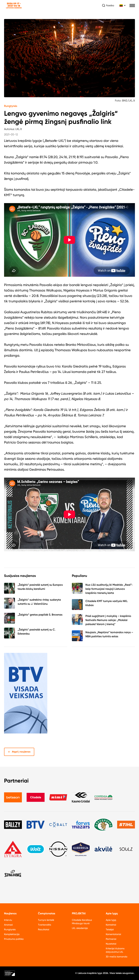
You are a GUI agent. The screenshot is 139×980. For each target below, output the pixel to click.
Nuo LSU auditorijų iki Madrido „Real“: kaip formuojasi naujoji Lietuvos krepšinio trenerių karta (108, 589)
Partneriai (111, 939)
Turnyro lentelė (46, 920)
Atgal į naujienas (21, 751)
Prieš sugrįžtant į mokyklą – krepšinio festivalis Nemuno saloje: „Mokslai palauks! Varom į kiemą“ (108, 620)
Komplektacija (11, 934)
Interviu (8, 920)
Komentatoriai (113, 934)
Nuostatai (111, 943)
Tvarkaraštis (44, 924)
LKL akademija (80, 928)
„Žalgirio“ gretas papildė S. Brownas (40, 614)
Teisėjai (110, 929)
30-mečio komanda (116, 956)
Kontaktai (111, 924)
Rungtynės (10, 106)
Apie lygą (111, 920)
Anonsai (8, 924)
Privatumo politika (14, 939)
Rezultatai (43, 929)
